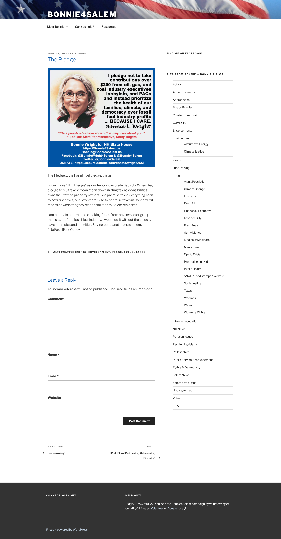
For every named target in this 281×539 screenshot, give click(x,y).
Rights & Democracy (186, 367)
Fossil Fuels (123, 252)
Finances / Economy (197, 210)
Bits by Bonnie (182, 107)
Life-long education (185, 321)
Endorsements (182, 130)
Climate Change (194, 189)
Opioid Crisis (192, 254)
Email (53, 376)
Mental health (193, 247)
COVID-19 (179, 122)
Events (177, 160)
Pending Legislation (185, 344)
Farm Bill (189, 203)
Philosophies (181, 352)
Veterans (190, 298)
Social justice (192, 283)
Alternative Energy (70, 252)
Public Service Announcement (193, 359)
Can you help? (84, 26)
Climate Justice (194, 151)
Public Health (192, 269)
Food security (192, 218)
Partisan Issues (183, 336)
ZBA (176, 405)
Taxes (141, 252)
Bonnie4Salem (82, 14)
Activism (178, 84)
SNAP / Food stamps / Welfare (204, 276)
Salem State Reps (184, 382)
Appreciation (181, 99)
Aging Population (195, 181)
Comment (57, 299)
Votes (176, 398)
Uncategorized (182, 390)
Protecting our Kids (196, 261)
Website (54, 398)
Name (53, 355)
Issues (177, 175)
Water (188, 305)
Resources (109, 26)
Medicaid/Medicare (197, 239)
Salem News (181, 375)
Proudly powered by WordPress (67, 529)
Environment (99, 252)
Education (190, 196)
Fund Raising (181, 168)
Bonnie (80, 53)
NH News (179, 329)
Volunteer (157, 508)
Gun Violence (192, 232)
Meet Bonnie (55, 26)
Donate (172, 508)
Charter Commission (186, 115)
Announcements (184, 92)
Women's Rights (194, 312)
